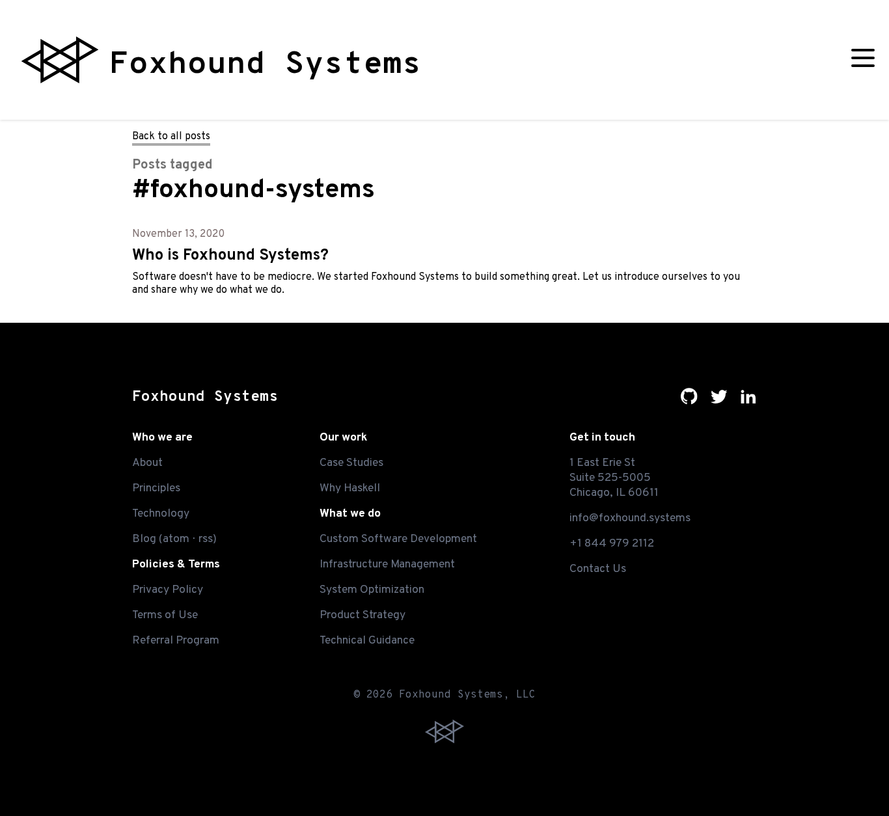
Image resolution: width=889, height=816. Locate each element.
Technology (160, 513)
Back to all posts (171, 136)
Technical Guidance (367, 640)
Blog (144, 539)
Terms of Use (165, 615)
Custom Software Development (398, 539)
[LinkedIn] (748, 401)
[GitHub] (689, 401)
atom (176, 539)
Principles (156, 488)
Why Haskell (350, 488)
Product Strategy (362, 615)
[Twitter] (719, 401)
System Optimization (372, 589)
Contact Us (597, 569)
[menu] (863, 59)
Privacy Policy (167, 589)
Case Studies (351, 463)
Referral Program (175, 640)
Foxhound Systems (205, 397)
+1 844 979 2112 (611, 543)
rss (205, 539)
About (147, 463)
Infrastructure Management (387, 564)
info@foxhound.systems (630, 518)
